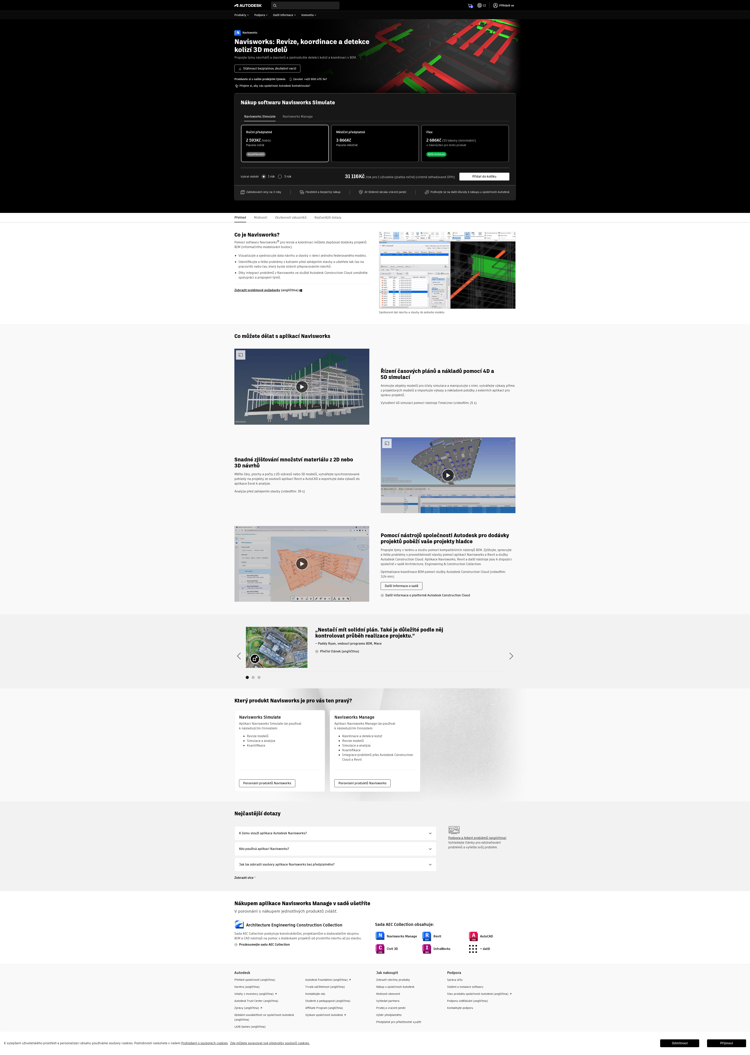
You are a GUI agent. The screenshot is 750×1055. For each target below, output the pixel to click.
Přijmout (726, 1043)
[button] (335, 833)
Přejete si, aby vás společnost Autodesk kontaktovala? (274, 86)
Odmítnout (680, 1043)
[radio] (284, 143)
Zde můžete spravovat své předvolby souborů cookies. (270, 1043)
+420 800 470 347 (315, 79)
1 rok (271, 177)
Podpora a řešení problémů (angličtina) (477, 838)
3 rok (287, 177)
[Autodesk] (248, 5)
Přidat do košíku (484, 176)
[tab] (260, 116)
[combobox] (305, 5)
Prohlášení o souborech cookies (204, 1043)
